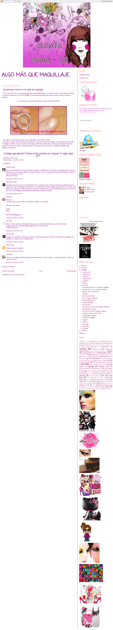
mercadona (109, 368)
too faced (81, 387)
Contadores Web (83, 78)
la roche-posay (83, 362)
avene (88, 341)
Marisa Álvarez (10, 182)
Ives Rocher (81, 360)
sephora (98, 383)
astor (84, 341)
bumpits (93, 345)
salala (85, 383)
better (87, 343)
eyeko (84, 355)
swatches (98, 385)
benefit (82, 343)
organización (95, 372)
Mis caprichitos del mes (88, 300)
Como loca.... (85, 294)
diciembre (85, 272)
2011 (82, 268)
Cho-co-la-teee (86, 305)
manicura (81, 366)
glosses (85, 357)
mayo (84, 320)
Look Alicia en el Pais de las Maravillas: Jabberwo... (96, 307)
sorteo (88, 385)
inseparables (95, 359)
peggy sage (88, 374)
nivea (111, 370)
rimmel (81, 383)
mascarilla (95, 368)
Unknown (9, 245)
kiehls (100, 360)
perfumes (107, 374)
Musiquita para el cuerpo (89, 309)
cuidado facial (83, 351)
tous (91, 387)
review (91, 381)
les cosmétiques (100, 362)
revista (98, 381)
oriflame (103, 372)
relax (87, 381)
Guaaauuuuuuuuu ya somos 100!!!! (91, 313)
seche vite (91, 383)
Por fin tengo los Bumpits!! (89, 298)
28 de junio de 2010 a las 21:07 (14, 231)
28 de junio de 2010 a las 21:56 (14, 242)
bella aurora (109, 341)
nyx (82, 372)
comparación (93, 347)
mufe (93, 370)
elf (98, 353)
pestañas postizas (94, 376)
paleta (108, 372)
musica (98, 370)
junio (84, 285)
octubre (85, 277)
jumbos (95, 360)
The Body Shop (107, 385)
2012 (82, 266)
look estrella (93, 364)
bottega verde (107, 343)
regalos (81, 381)
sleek (110, 383)
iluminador (81, 358)
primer (87, 379)
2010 (82, 270)
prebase (17, 160)
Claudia (8, 254)
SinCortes (8, 234)
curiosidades (102, 351)
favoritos (89, 355)
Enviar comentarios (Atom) (17, 275)
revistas (104, 381)
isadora (109, 358)
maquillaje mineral (104, 366)
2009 (82, 331)
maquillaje (90, 366)
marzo (85, 324)
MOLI (7, 221)
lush (104, 364)
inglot (87, 359)
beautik (103, 341)
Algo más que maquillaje (35, 75)
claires (102, 345)
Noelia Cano (9, 167)
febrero (85, 326)
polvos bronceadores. (92, 377)
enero (84, 329)
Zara (109, 389)
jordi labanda (89, 360)
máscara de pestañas (85, 368)
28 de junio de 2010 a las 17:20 (14, 179)
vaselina (81, 389)
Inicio (40, 271)
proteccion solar (95, 379)
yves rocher (97, 389)
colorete (84, 347)
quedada (103, 379)
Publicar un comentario (8, 267)
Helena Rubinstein (93, 357)
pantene (81, 374)
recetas (108, 379)
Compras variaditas (87, 303)
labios (91, 362)
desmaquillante (86, 353)
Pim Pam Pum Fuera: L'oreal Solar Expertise (94, 290)
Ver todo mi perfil (89, 192)
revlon (108, 381)
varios (107, 387)
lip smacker (109, 362)
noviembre (86, 274)
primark (81, 379)
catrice (98, 345)
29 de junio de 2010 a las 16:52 (14, 262)
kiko (104, 360)
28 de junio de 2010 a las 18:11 (14, 194)
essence (104, 353)
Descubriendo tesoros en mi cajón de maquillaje (95, 287)
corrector (95, 349)
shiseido (105, 383)
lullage (99, 364)
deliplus (10, 160)
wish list (86, 389)
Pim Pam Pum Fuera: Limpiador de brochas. (94, 311)
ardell (80, 341)
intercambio (103, 358)
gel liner (109, 355)
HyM (109, 357)
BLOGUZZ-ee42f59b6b (88, 318)
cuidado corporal (104, 349)
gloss (80, 357)
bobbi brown (99, 343)
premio (107, 378)
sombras (21, 160)
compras (83, 349)
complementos (105, 347)
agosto (85, 281)
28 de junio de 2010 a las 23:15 (14, 251)
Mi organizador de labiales (89, 316)
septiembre (86, 279)
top (87, 387)
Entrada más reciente (8, 271)
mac (13, 160)
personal (82, 376)
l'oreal (108, 360)
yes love (92, 389)
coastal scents (109, 345)
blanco (92, 343)
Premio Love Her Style (88, 296)
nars (107, 370)
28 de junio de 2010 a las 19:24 (14, 218)
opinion (88, 372)
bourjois (81, 345)
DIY (94, 353)
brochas (87, 345)
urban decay (98, 387)
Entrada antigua (71, 271)
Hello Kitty (103, 357)
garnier (103, 355)
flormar (97, 355)
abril (84, 322)
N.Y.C (102, 370)
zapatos (104, 389)
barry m (97, 341)
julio (84, 283)
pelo (101, 374)
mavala (102, 368)
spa (93, 385)
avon (92, 341)
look (83, 364)
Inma (7, 197)
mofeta (82, 370)
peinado (95, 374)
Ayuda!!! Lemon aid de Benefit (90, 292)
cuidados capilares (93, 351)
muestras (88, 370)
